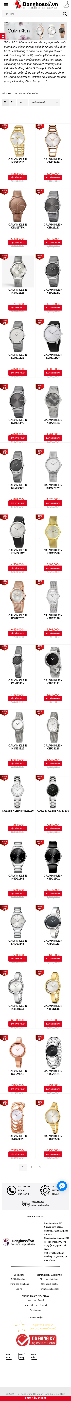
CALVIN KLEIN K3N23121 (53, 682)
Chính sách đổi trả (49, 1284)
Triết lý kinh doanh (19, 1279)
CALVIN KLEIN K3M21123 (53, 226)
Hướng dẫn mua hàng (19, 1284)
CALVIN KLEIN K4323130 (53, 810)
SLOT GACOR (8, 1375)
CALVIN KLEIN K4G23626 (17, 1138)
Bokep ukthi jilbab (50, 1368)
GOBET (52, 1372)
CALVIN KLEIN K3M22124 (53, 421)
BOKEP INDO (21, 1375)
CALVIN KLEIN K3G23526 (17, 161)
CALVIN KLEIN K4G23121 (53, 1072)
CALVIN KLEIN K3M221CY (17, 552)
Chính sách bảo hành (49, 1279)
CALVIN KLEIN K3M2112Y (17, 356)
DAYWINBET (19, 1372)
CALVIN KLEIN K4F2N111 (53, 942)
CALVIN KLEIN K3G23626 (53, 161)
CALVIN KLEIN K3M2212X (17, 486)
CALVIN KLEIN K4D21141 (17, 877)
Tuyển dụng (35, 1310)
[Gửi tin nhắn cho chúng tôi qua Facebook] (62, 1186)
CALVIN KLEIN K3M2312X (17, 682)
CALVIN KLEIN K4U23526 (53, 1138)
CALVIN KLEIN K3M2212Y (53, 486)
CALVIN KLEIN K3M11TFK (17, 226)
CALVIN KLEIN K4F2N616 (17, 1072)
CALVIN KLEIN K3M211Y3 (17, 421)
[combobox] (22, 102)
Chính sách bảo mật (49, 1289)
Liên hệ (19, 1289)
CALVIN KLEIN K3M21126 (17, 291)
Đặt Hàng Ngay (18, 177)
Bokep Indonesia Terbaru (13, 1368)
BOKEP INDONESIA (37, 1375)
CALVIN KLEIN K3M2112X (53, 291)
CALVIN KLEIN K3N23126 (17, 747)
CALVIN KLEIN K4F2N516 (53, 1007)
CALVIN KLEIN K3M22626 (17, 617)
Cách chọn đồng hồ (35, 1300)
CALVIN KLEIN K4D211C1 (53, 877)
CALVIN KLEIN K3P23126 (53, 747)
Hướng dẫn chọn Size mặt (35, 1305)
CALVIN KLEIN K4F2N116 (17, 1007)
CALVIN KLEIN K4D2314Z (17, 942)
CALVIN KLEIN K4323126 (18, 810)
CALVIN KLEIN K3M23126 (53, 617)
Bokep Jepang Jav (33, 1368)
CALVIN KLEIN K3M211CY (53, 356)
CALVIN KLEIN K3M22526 (53, 552)
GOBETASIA (7, 1372)
